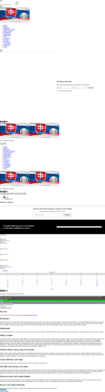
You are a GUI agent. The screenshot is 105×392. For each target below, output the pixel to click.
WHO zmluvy (7, 155)
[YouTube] (5, 122)
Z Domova (6, 167)
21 (66, 282)
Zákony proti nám (8, 152)
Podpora (5, 148)
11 (22, 280)
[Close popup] (1, 50)
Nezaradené (6, 163)
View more (14, 297)
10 (7, 280)
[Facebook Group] (3, 122)
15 (81, 280)
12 (37, 280)
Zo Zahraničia (7, 165)
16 (96, 280)
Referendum (6, 149)
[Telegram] (7, 122)
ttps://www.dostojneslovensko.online (27, 315)
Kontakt (5, 270)
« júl (52, 289)
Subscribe (90, 87)
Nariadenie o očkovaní (9, 151)
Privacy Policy (68, 90)
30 (96, 285)
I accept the (65, 90)
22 (81, 282)
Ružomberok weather (5, 267)
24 (7, 285)
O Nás (5, 168)
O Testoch (6, 161)
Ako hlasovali (6, 164)
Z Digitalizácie (7, 154)
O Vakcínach (6, 160)
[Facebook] (1, 122)
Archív (5, 146)
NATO (5, 158)
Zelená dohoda (7, 157)
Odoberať (67, 215)
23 (96, 282)
